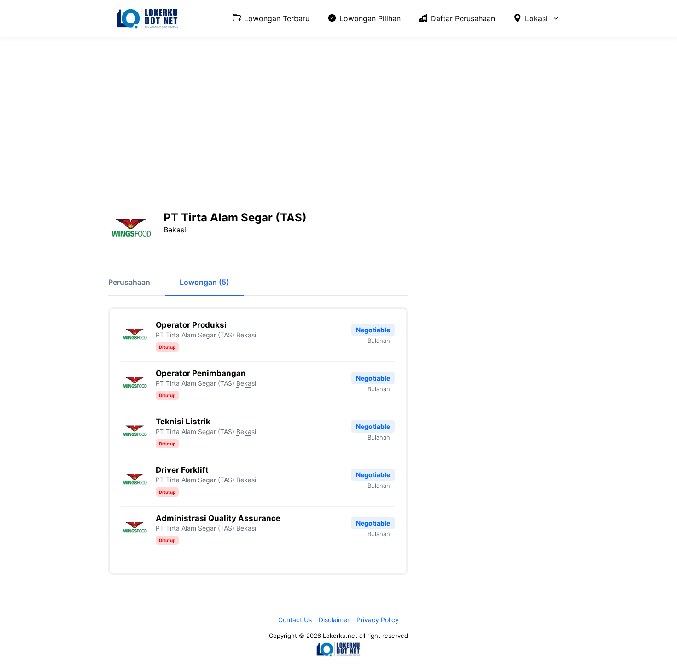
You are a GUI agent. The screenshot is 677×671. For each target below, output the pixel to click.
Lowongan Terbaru (276, 18)
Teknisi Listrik (183, 421)
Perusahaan (129, 282)
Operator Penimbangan (201, 373)
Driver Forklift (182, 469)
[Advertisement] (338, 112)
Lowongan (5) (204, 282)
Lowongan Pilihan (370, 18)
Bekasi (246, 335)
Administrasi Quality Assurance (218, 518)
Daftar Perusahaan (463, 18)
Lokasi (536, 18)
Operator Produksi (191, 325)
